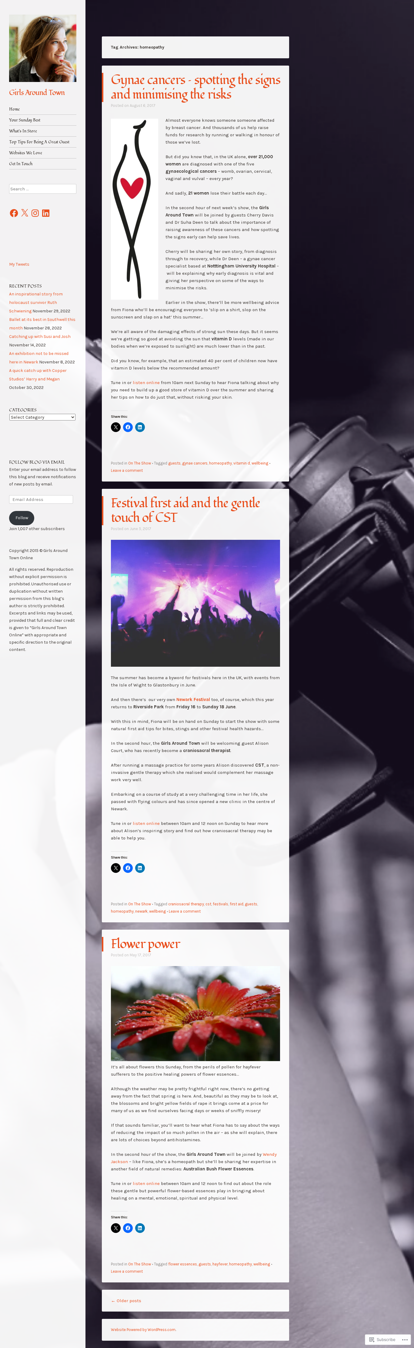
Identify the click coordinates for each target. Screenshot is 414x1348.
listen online (146, 382)
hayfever (220, 1264)
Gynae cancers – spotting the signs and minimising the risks (195, 87)
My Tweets (19, 264)
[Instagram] (35, 213)
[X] (24, 213)
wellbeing (260, 463)
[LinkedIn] (46, 213)
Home (14, 109)
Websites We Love (25, 153)
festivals (220, 904)
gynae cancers (195, 463)
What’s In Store (23, 131)
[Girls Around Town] (42, 48)
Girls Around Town (37, 93)
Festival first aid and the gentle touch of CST (185, 511)
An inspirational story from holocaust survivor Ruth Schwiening (36, 302)
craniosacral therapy (186, 904)
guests (174, 463)
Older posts (126, 1300)
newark (141, 911)
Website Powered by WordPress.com (143, 1329)
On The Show (139, 463)
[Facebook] (14, 213)
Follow (21, 517)
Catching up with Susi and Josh (40, 336)
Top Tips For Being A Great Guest (39, 142)
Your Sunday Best (24, 120)
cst (208, 904)
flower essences (182, 1264)
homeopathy (220, 463)
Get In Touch (20, 164)
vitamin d (241, 463)
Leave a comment (127, 470)
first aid (236, 904)
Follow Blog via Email (37, 462)
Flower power (145, 944)
